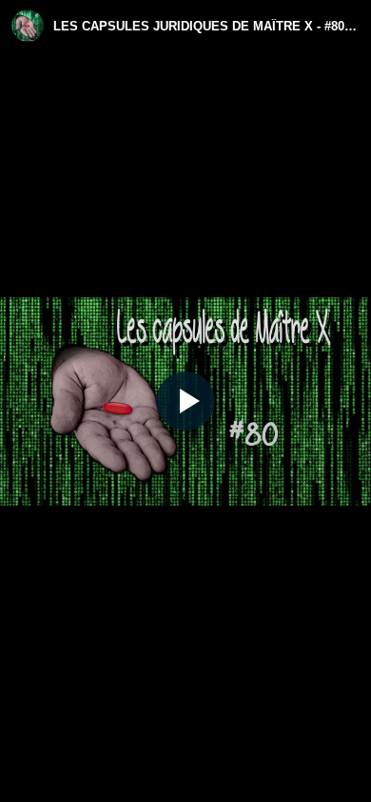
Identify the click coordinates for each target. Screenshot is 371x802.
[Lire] (185, 401)
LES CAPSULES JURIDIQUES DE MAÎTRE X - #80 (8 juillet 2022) (206, 26)
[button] (185, 401)
